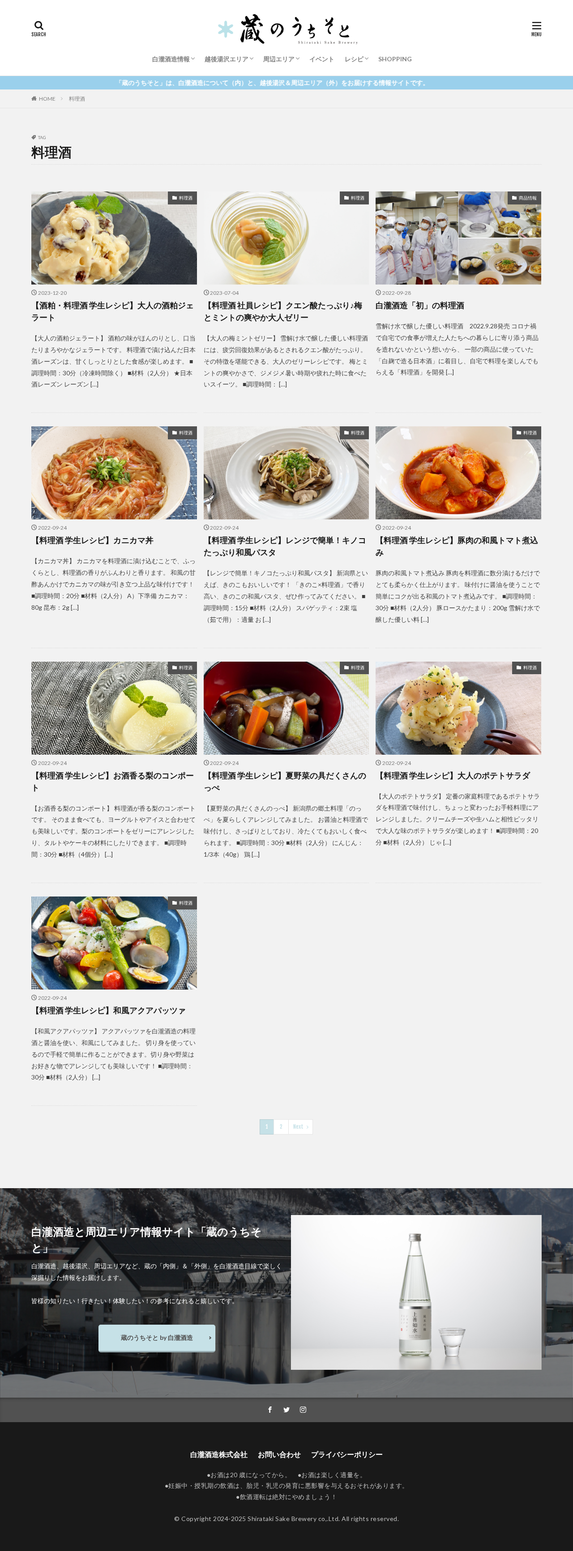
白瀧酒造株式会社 (219, 1454)
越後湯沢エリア (226, 59)
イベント (321, 59)
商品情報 (528, 197)
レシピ (354, 59)
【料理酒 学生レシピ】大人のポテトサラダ (453, 775)
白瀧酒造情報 (171, 59)
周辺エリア (279, 59)
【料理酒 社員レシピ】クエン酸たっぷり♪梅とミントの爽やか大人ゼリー (283, 311)
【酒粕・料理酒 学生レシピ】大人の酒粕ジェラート (112, 311)
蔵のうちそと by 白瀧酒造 (157, 1337)
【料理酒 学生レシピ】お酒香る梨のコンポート (112, 781)
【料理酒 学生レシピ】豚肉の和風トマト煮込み (457, 546)
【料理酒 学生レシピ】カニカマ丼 (92, 540)
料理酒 (77, 98)
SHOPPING (395, 59)
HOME (47, 98)
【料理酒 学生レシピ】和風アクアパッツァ (108, 1010)
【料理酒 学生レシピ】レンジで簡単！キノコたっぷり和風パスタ (285, 546)
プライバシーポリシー (347, 1454)
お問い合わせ (279, 1454)
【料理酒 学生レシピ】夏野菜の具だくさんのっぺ (285, 781)
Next (298, 1126)
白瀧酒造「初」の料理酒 (420, 305)
